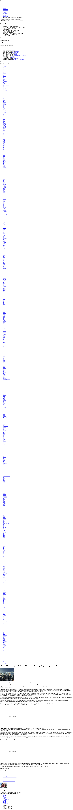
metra (4, 399)
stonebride (4, 585)
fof (3, 236)
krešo (4, 336)
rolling (4, 540)
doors (4, 193)
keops (4, 315)
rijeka (4, 530)
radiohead (4, 513)
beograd (4, 112)
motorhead (4, 416)
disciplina (4, 186)
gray (3, 256)
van (3, 618)
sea (3, 557)
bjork (3, 116)
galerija (4, 241)
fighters (4, 229)
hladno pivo (5, 279)
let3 (4, 356)
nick (3, 432)
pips (3, 475)
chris (3, 152)
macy (3, 371)
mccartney (4, 395)
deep (3, 180)
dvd (3, 202)
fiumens (4, 233)
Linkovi (4, 800)
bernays (4, 113)
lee (3, 349)
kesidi (4, 316)
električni (4, 210)
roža (3, 547)
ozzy (3, 458)
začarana (4, 644)
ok (3, 445)
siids (3, 562)
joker (4, 304)
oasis (4, 440)
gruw (3, 260)
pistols (4, 478)
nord (3, 438)
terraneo (4, 599)
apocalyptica (5, 81)
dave (3, 173)
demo (4, 182)
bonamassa (4, 124)
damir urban (5, 168)
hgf (3, 274)
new (3, 431)
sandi (3, 549)
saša (3, 555)
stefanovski (5, 578)
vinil (3, 627)
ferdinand (4, 225)
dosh (3, 195)
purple (4, 502)
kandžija (4, 311)
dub (3, 197)
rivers (4, 534)
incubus (4, 288)
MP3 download (5, 13)
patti (3, 465)
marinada (4, 384)
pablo (4, 459)
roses (4, 546)
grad (4, 252)
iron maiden (5, 293)
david (4, 174)
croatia (4, 163)
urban (4, 614)
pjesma (4, 481)
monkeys (4, 409)
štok (3, 653)
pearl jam (4, 469)
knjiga (4, 326)
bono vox (4, 126)
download (4, 196)
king (3, 318)
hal (3, 265)
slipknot (4, 571)
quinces (4, 510)
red (3, 522)
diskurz (4, 187)
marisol (4, 385)
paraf (4, 461)
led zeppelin (5, 348)
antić (3, 80)
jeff (3, 300)
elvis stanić (5, 214)
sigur (3, 561)
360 (3, 661)
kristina (4, 337)
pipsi (3, 477)
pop (3, 486)
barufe (4, 103)
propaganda (5, 496)
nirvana (4, 433)
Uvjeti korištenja (6, 799)
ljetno (4, 367)
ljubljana (4, 368)
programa (4, 495)
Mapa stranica (5, 803)
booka (4, 128)
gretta (4, 258)
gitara (4, 246)
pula (3, 498)
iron (3, 292)
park (3, 462)
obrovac (4, 441)
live (3, 365)
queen (4, 508)
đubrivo (4, 649)
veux (3, 624)
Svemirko (15, 54)
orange (4, 451)
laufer (4, 345)
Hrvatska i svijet (6, 3)
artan (3, 86)
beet (3, 107)
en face (4, 216)
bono (4, 125)
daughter (4, 172)
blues (4, 119)
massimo (4, 390)
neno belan (4, 430)
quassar (4, 507)
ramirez (4, 517)
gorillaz (4, 251)
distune (4, 188)
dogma (4, 192)
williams (4, 636)
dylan (4, 203)
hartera (4, 268)
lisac (4, 363)
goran (4, 249)
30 (3, 660)
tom (3, 603)
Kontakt (4, 802)
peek (3, 470)
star (3, 576)
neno (4, 429)
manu (4, 382)
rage (3, 515)
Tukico (16, 53)
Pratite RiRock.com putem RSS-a (9, 781)
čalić (3, 647)
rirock (4, 532)
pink (3, 473)
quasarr (4, 506)
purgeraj (4, 501)
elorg (3, 212)
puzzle (4, 504)
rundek (4, 548)
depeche (4, 184)
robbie (4, 535)
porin (4, 487)
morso (4, 413)
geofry (4, 244)
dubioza (4, 199)
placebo (4, 484)
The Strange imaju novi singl (8, 772)
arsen (4, 83)
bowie (4, 130)
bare (3, 101)
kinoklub (4, 321)
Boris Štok (13, 57)
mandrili (4, 376)
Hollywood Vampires (15, 52)
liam (3, 359)
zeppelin (4, 645)
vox (3, 633)
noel (3, 436)
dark (3, 170)
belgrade (4, 111)
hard (3, 266)
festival (4, 228)
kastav (4, 312)
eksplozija (4, 208)
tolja (3, 602)
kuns (3, 339)
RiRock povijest (6, 4)
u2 (3, 610)
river (3, 533)
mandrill (4, 377)
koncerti (4, 332)
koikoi (4, 327)
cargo (4, 146)
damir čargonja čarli (6, 169)
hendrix (4, 271)
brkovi (4, 135)
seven (4, 559)
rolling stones (5, 541)
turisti (4, 607)
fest (3, 226)
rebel (4, 521)
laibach (4, 342)
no (3, 435)
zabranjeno (5, 641)
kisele (4, 322)
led (3, 347)
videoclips (4, 626)
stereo (4, 579)
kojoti (4, 328)
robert (4, 536)
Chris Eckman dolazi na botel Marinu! (9, 777)
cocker (4, 159)
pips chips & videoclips (6, 476)
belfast (4, 109)
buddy (4, 141)
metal (4, 397)
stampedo (4, 574)
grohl (3, 259)
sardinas (4, 551)
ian (3, 281)
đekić (3, 648)
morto (4, 415)
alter (3, 75)
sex (3, 560)
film (3, 230)
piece (4, 472)
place (4, 483)
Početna (4, 15)
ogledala (4, 444)
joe (3, 302)
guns (3, 262)
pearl (3, 468)
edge (3, 204)
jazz (4, 299)
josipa (4, 307)
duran (4, 201)
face (3, 223)
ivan (3, 295)
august (4, 92)
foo (3, 237)
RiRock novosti (5, 9)
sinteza (4, 567)
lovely (4, 369)
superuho (4, 591)
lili (3, 362)
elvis (3, 213)
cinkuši (4, 155)
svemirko (4, 594)
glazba (4, 247)
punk (4, 499)
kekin (4, 314)
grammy (4, 255)
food (3, 239)
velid (3, 623)
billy (3, 115)
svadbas (4, 592)
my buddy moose (5, 426)
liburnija (4, 361)
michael (4, 401)
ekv (3, 209)
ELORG (16, 58)
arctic (4, 82)
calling (4, 145)
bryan (4, 140)
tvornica (4, 609)
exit (4, 222)
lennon (4, 351)
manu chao (4, 383)
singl (4, 566)
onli (3, 448)
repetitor (4, 527)
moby (4, 405)
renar (3, 526)
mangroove (4, 378)
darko (4, 171)
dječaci (4, 191)
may (3, 394)
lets (3, 357)
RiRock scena (5, 2)
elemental (5, 211)
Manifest (4, 798)
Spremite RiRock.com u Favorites (9, 780)
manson (4, 381)
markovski (5, 387)
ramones (4, 519)
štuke (4, 654)
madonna (4, 372)
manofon (4, 380)
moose (4, 410)
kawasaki (4, 313)
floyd (4, 235)
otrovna (4, 455)
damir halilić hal (5, 167)
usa (3, 616)
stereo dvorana (5, 580)
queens (4, 509)
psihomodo (5, 497)
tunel (4, 606)
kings (4, 319)
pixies (4, 480)
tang (3, 596)
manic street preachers (6, 379)
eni (3, 217)
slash (4, 569)
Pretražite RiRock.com (5, 20)
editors (4, 205)
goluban (4, 248)
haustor (4, 270)
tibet (3, 601)
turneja (4, 608)
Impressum (5, 797)
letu (3, 358)
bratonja (4, 132)
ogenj (4, 443)
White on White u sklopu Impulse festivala (10, 773)
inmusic (4, 289)
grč (3, 261)
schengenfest (5, 556)
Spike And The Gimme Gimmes (19, 59)
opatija (4, 449)
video (4, 625)
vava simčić (5, 621)
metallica (4, 398)
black (4, 117)
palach (4, 460)
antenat (4, 79)
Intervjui (4, 8)
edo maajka (4, 207)
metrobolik (4, 400)
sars (3, 552)
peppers (4, 471)
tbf (3, 597)
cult (3, 164)
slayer (4, 570)
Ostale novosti (5, 10)
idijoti (4, 283)
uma (3, 613)
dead (3, 178)
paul (3, 466)
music (4, 424)
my (3, 425)
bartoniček (4, 102)
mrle (3, 419)
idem (4, 282)
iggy (3, 285)
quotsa (4, 511)
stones (4, 586)
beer (3, 106)
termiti (4, 598)
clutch (4, 158)
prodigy (4, 494)
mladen (4, 404)
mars (3, 388)
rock (4, 537)
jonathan (5, 305)
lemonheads (5, 350)
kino (4, 320)
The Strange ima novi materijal (8, 776)
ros (3, 545)
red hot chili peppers (6, 523)
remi (3, 525)
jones (4, 306)
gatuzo (4, 243)
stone (4, 584)
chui (4, 154)
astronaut (4, 88)
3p (3, 67)
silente (4, 563)
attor (3, 91)
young (4, 638)
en (3, 215)
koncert (4, 331)
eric (3, 218)
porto (3, 488)
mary (4, 389)
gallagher (4, 242)
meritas (4, 396)
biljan (4, 114)
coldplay (4, 161)
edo (3, 206)
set (3, 558)
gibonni (4, 245)
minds (4, 403)
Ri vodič (4, 801)
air (3, 71)
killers (4, 317)
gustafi (4, 263)
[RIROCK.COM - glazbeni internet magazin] (8, 0)
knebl (4, 325)
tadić (3, 595)
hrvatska (4, 280)
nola (3, 437)
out (3, 456)
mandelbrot (4, 375)
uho (3, 612)
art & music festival (6, 85)
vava (3, 620)
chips (4, 151)
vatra (4, 619)
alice (3, 74)
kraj (3, 335)
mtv (3, 421)
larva (3, 344)
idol (3, 284)
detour (4, 185)
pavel (3, 467)
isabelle (4, 294)
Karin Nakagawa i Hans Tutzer (20, 55)
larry (3, 343)
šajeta (4, 650)
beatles (4, 104)
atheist (4, 89)
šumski (4, 655)
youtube (4, 639)
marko (4, 386)
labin (3, 341)
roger (3, 538)
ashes (4, 87)
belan (4, 108)
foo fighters (5, 238)
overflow (4, 457)
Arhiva (4, 796)
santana (4, 550)
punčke (4, 500)
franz (4, 240)
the (3, 600)
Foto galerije (5, 11)
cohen (4, 160)
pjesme (4, 482)
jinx (3, 301)
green (4, 257)
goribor (4, 250)
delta (3, 181)
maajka (4, 370)
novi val (4, 439)
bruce (4, 138)
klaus (3, 323)
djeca (3, 190)
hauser (4, 269)
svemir (4, 593)
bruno (4, 139)
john (3, 303)
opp (3, 450)
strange (4, 587)
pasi (3, 464)
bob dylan (4, 123)
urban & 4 (4, 615)
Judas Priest (13, 50)
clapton (4, 156)
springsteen (5, 573)
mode (4, 406)
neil (3, 428)
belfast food (5, 110)
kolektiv (4, 329)
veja (3, 622)
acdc (3, 69)
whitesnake (5, 635)
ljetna (4, 366)
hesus (4, 273)
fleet (3, 234)
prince (4, 493)
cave (3, 148)
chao (3, 150)
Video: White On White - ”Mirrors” (9, 774)
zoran (4, 646)
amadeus (4, 76)
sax (3, 554)
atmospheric (5, 90)
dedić (4, 179)
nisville (4, 434)
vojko (4, 632)
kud (3, 338)
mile (3, 402)
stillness (4, 582)
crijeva (4, 162)
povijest (4, 489)
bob (3, 122)
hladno (4, 278)
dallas (4, 165)
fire (3, 231)
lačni (3, 346)
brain (3, 131)
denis (3, 183)
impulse (4, 286)
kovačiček (4, 334)
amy (3, 77)
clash (3, 157)
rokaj (4, 539)
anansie (4, 78)
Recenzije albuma (6, 7)
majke (4, 374)
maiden (4, 373)
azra (3, 94)
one (3, 446)
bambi (4, 100)
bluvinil (4, 121)
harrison (4, 267)
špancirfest (4, 652)
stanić (4, 575)
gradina (4, 254)
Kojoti (13, 56)
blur (3, 120)
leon (3, 352)
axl (3, 93)
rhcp (3, 528)
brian (3, 133)
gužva (4, 264)
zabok (4, 640)
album (4, 72)
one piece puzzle (5, 447)
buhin (4, 142)
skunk (4, 568)
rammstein (4, 518)
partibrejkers (5, 463)
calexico (4, 144)
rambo (4, 516)
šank (3, 651)
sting (3, 583)
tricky (4, 604)
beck (3, 105)
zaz (3, 643)
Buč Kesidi (17, 51)
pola (3, 485)
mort (4, 414)
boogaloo (4, 127)
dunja (4, 200)
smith (4, 572)
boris (4, 129)
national (4, 427)
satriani (4, 553)
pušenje (4, 505)
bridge (4, 134)
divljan (4, 189)
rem (3, 524)
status (4, 577)
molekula (4, 407)
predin (4, 492)
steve (4, 581)
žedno (4, 656)
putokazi (4, 503)
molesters (4, 408)
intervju (4, 291)
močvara (5, 417)
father (4, 224)
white (4, 634)
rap (3, 520)
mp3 (4, 418)
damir (4, 166)
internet (4, 290)
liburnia (4, 360)
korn (3, 333)
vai (3, 617)
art (3, 84)
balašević (4, 99)
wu (3, 637)
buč (3, 143)
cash (3, 147)
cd (3, 149)
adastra (4, 70)
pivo (4, 479)
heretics (4, 272)
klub (3, 324)
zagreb (4, 642)
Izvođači (4, 12)
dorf (3, 194)
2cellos (4, 66)
